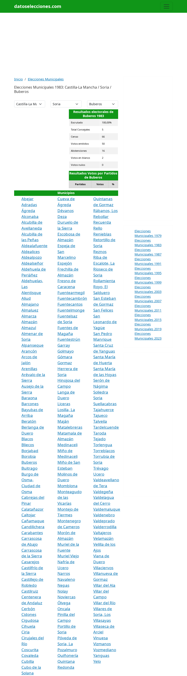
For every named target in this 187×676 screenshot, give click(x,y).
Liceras (63, 403)
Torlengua (102, 444)
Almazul (28, 327)
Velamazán (103, 538)
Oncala (63, 608)
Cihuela (28, 626)
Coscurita (30, 649)
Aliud (26, 298)
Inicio (18, 79)
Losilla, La (66, 409)
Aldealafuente (34, 245)
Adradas (29, 204)
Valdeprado (104, 520)
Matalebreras (69, 427)
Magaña (65, 415)
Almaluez (29, 310)
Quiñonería (67, 655)
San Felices (103, 310)
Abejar (27, 198)
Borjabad (29, 450)
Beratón (28, 421)
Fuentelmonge (71, 310)
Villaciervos (103, 567)
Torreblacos (104, 450)
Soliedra (100, 392)
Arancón (29, 351)
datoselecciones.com (37, 6)
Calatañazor (32, 509)
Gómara (64, 356)
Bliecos (27, 444)
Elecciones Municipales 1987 (148, 251)
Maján (63, 421)
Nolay (62, 591)
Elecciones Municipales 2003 (148, 289)
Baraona (29, 397)
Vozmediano (104, 649)
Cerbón (28, 608)
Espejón (64, 263)
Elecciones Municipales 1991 (148, 261)
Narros (63, 573)
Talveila (100, 421)
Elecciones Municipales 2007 (148, 298)
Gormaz (64, 362)
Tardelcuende (106, 427)
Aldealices (30, 251)
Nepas (63, 585)
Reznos (99, 251)
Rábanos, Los (105, 210)
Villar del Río (104, 602)
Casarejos (30, 561)
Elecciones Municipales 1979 (148, 233)
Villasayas (102, 620)
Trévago (100, 468)
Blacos (27, 438)
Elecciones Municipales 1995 (148, 270)
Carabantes (32, 532)
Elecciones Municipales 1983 (148, 242)
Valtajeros (102, 532)
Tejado (99, 438)
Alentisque (31, 292)
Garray (63, 345)
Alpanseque (32, 345)
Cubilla (27, 661)
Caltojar (28, 514)
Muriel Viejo (68, 555)
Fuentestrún (68, 339)
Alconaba (30, 216)
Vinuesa (100, 637)
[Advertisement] (93, 45)
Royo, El (100, 286)
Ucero (98, 474)
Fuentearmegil (71, 292)
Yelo (97, 661)
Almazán (29, 321)
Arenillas (29, 368)
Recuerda (102, 222)
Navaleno (66, 579)
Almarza (28, 316)
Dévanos (65, 210)
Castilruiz (29, 591)
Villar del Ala (104, 585)
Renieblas (102, 234)
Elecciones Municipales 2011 (148, 307)
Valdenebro (104, 514)
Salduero (101, 292)
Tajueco (100, 415)
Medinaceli (67, 444)
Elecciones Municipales (46, 79)
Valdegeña (103, 491)
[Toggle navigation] (166, 6)
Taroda (99, 433)
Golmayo (65, 351)
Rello (97, 228)
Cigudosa (30, 620)
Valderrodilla (105, 526)
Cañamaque (32, 520)
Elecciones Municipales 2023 (148, 335)
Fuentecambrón (72, 298)
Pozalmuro (67, 649)
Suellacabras (105, 403)
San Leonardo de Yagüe (105, 321)
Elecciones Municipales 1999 (148, 279)
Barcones (30, 403)
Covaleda (30, 655)
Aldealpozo (31, 257)
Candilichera (32, 526)
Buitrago (29, 468)
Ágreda (28, 210)
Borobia (28, 456)
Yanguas (101, 655)
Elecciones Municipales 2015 (148, 317)
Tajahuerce (103, 409)
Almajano (30, 304)
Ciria (25, 632)
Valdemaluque (106, 509)
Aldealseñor (32, 263)
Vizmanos (102, 643)
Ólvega (63, 602)
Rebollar (101, 216)
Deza (62, 216)
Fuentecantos (70, 304)
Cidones (28, 614)
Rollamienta (104, 280)
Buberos (29, 462)
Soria (97, 397)
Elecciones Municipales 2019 (148, 326)
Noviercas (66, 596)
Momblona (67, 485)
